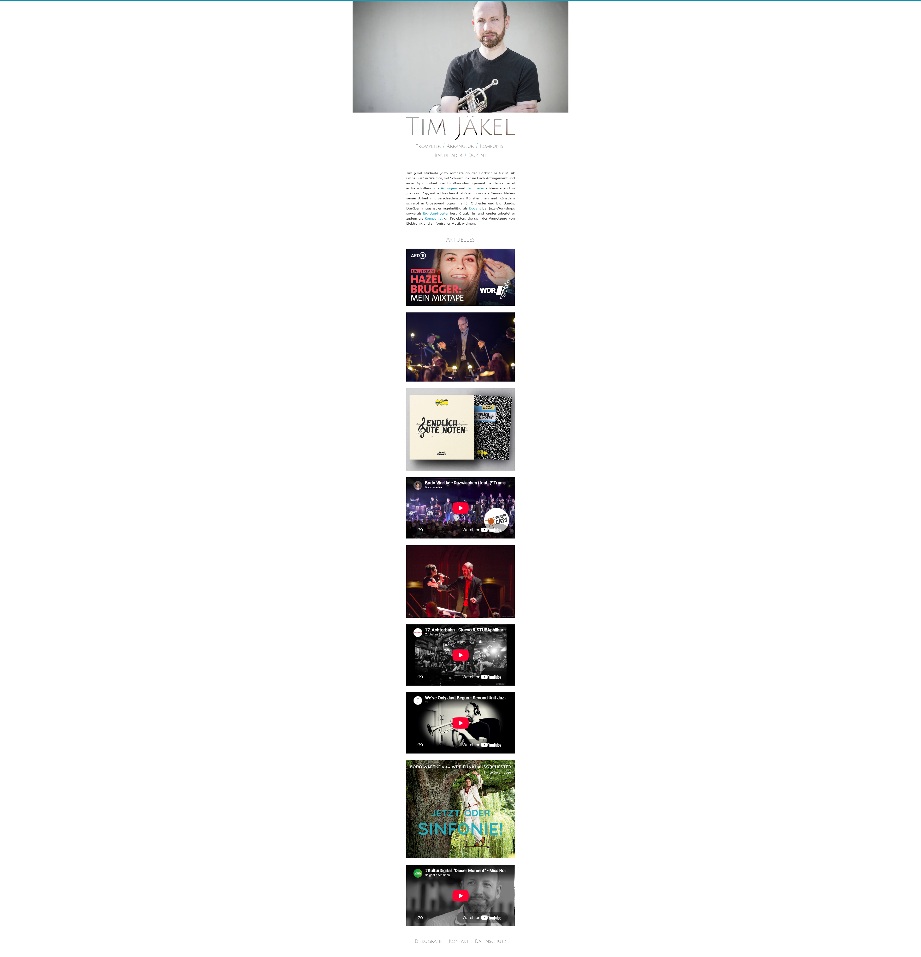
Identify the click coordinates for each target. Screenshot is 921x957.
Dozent (477, 155)
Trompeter (428, 146)
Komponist (492, 146)
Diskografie (428, 941)
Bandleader (448, 155)
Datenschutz (490, 941)
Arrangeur (460, 146)
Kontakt (459, 941)
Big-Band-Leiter (436, 213)
